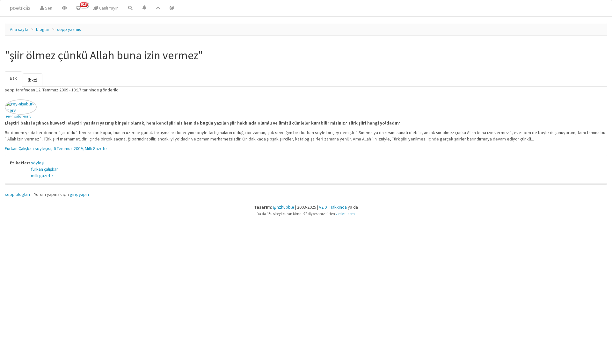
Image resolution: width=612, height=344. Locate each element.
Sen (48, 8)
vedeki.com (345, 213)
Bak (16, 81)
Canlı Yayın (108, 8)
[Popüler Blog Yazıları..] (158, 8)
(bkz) (32, 80)
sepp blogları (17, 194)
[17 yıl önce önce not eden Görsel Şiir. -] (21, 107)
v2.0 (323, 207)
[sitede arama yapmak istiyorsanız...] (130, 8)
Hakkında (338, 207)
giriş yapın (79, 194)
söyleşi (37, 163)
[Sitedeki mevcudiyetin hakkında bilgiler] (172, 8)
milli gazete (42, 175)
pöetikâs (20, 7)
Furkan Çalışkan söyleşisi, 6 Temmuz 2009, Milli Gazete (56, 148)
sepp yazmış (69, 29)
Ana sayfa (19, 29)
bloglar (42, 29)
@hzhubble (283, 207)
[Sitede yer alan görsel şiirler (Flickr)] (64, 8)
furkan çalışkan (45, 169)
